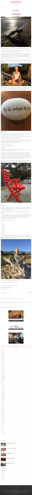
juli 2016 (3, 424)
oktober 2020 (3, 354)
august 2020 (3, 356)
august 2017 (3, 401)
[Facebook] (13, 487)
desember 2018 (3, 372)
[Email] (19, 487)
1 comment (10, 292)
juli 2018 (3, 381)
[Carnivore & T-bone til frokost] (3, 449)
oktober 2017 (3, 397)
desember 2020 (3, 352)
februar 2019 (3, 370)
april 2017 (3, 408)
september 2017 (3, 399)
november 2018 (3, 374)
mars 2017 (3, 410)
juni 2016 (3, 426)
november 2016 (3, 417)
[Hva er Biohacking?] (3, 454)
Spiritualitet (14, 12)
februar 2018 (3, 390)
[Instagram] (16, 487)
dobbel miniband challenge (11, 458)
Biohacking (3, 470)
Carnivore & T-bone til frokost (11, 448)
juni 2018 (3, 383)
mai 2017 (3, 406)
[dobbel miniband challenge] (3, 459)
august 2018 (3, 379)
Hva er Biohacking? (10, 453)
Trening (18, 12)
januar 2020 (3, 363)
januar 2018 (3, 392)
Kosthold (3, 475)
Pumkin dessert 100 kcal (10, 463)
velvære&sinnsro (16, 14)
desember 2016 (3, 415)
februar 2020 (3, 361)
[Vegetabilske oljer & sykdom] (3, 444)
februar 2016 (3, 433)
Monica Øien (17, 15)
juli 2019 (3, 365)
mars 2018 (3, 388)
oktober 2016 (3, 419)
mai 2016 (3, 428)
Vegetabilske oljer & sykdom (11, 443)
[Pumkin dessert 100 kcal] (3, 464)
